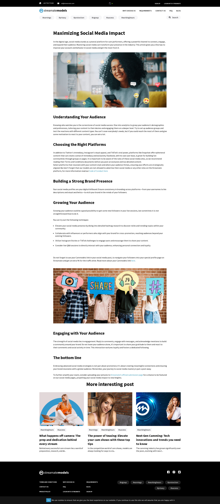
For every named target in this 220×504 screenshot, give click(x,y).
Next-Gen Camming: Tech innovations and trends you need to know (158, 440)
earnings (47, 17)
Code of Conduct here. (98, 171)
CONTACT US (160, 11)
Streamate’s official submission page (127, 375)
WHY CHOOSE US (129, 11)
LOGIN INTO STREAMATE (71, 492)
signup (96, 17)
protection (79, 17)
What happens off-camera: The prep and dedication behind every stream (59, 440)
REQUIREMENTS (145, 11)
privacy (63, 17)
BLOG (178, 11)
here (133, 260)
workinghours (128, 17)
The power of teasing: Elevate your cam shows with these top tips (109, 440)
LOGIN (172, 3)
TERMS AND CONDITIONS (48, 482)
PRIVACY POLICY (44, 492)
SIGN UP (157, 3)
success (110, 17)
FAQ (171, 11)
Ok (48, 500)
